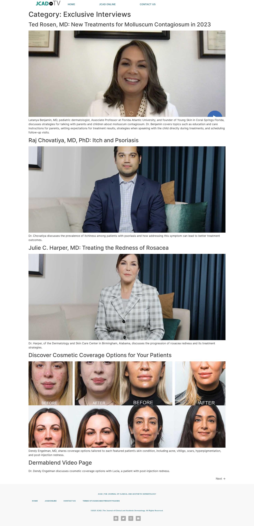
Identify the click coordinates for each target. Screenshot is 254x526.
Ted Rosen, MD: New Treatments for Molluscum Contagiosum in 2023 (120, 24)
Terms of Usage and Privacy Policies (101, 501)
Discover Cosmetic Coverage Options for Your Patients (100, 355)
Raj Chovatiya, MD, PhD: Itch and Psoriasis (84, 140)
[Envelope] (138, 518)
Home (71, 4)
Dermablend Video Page (60, 462)
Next (220, 478)
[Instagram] (130, 518)
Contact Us (148, 4)
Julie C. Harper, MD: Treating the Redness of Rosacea (99, 247)
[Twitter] (123, 518)
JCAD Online (107, 4)
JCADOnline (51, 501)
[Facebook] (116, 518)
